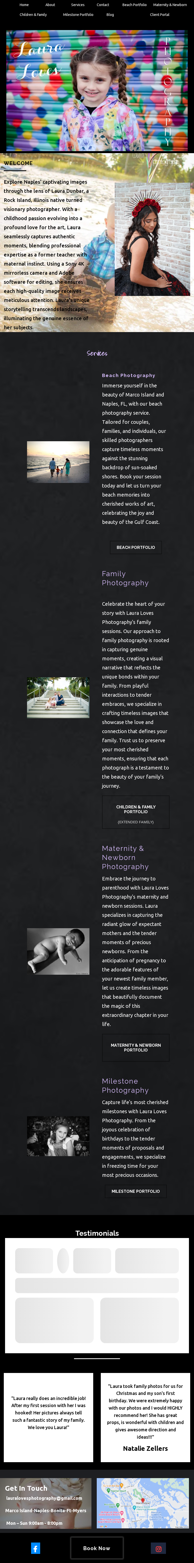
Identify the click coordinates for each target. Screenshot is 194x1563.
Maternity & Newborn (170, 5)
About (50, 5)
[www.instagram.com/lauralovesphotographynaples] (158, 1548)
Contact (103, 5)
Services (78, 5)
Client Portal (159, 15)
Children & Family (33, 15)
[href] (142, 1503)
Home (24, 5)
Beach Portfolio (135, 5)
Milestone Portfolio (78, 15)
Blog (110, 15)
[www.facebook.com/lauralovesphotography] (35, 1548)
